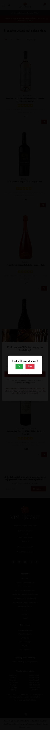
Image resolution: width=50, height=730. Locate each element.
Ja (19, 366)
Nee (30, 366)
